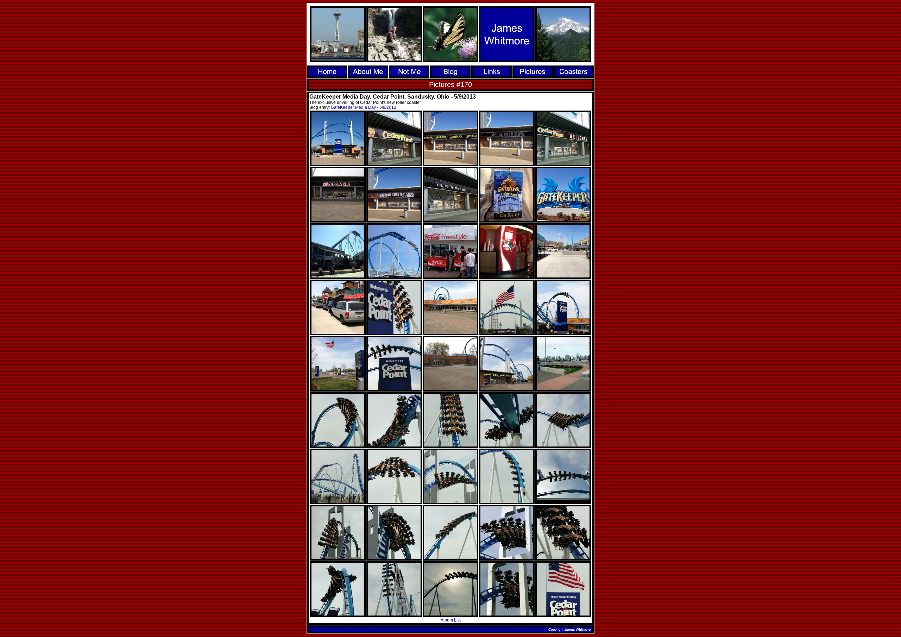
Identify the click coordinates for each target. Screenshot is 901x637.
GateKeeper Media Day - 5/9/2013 (363, 107)
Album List (451, 620)
